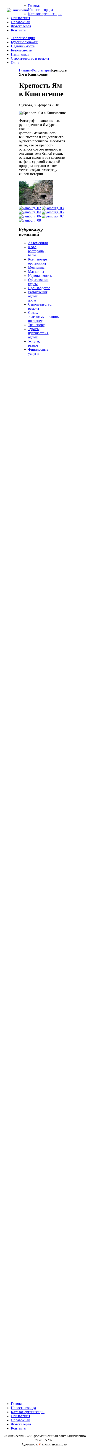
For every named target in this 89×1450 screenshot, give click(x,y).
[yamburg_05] (53, 212)
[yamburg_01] (36, 204)
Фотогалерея (41, 70)
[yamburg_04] (30, 212)
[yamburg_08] (30, 220)
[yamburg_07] (53, 216)
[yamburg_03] (53, 208)
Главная (25, 70)
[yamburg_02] (30, 208)
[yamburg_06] (30, 216)
